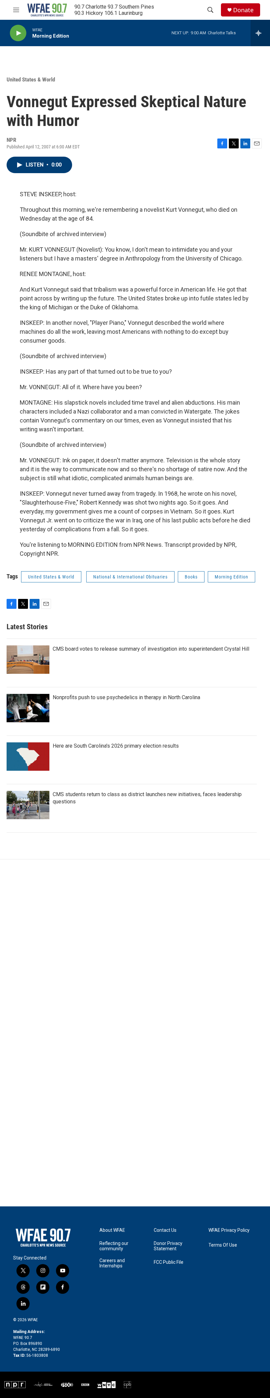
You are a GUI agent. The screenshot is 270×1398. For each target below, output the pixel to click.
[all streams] (260, 33)
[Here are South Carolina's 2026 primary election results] (28, 756)
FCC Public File (168, 1262)
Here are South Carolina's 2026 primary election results (116, 746)
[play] (18, 33)
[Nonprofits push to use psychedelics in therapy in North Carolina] (28, 708)
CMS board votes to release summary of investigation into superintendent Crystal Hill (151, 649)
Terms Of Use (222, 1245)
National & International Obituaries (130, 576)
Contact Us (165, 1230)
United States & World (31, 79)
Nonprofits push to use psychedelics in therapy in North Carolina (126, 697)
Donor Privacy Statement (168, 1246)
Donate (243, 10)
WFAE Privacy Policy (229, 1230)
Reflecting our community (113, 1246)
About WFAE (112, 1230)
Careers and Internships (112, 1263)
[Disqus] (135, 948)
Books (191, 576)
